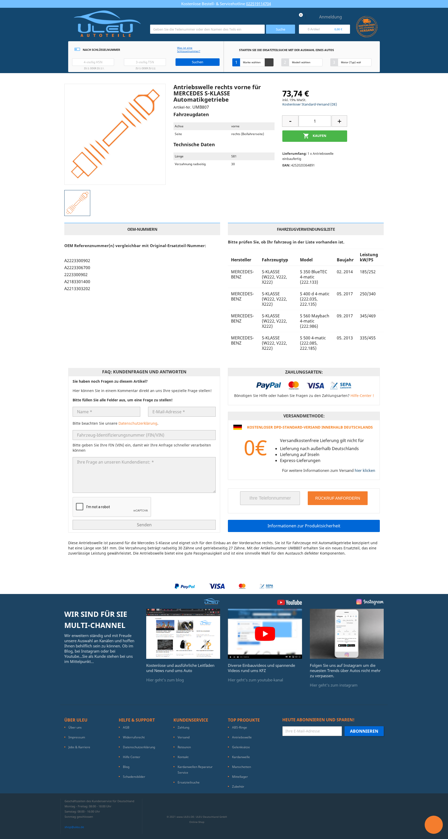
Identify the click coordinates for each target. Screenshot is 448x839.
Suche (280, 29)
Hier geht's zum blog (165, 679)
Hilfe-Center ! (362, 395)
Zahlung (183, 727)
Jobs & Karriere (79, 747)
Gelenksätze (241, 747)
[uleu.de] (107, 25)
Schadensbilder (134, 776)
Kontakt (183, 757)
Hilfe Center (131, 757)
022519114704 (258, 3)
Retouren (184, 747)
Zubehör (238, 786)
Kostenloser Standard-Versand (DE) (309, 104)
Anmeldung (330, 17)
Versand (184, 737)
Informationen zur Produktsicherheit (304, 526)
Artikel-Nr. (182, 107)
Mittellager (240, 776)
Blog (126, 767)
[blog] (183, 633)
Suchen (197, 62)
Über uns (75, 727)
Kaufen (314, 136)
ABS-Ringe (239, 727)
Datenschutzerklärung (137, 423)
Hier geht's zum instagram (334, 685)
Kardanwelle (241, 757)
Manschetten (241, 767)
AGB (126, 727)
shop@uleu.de (74, 827)
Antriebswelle (242, 737)
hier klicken (365, 470)
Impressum (76, 737)
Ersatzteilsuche (189, 782)
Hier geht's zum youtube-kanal (255, 679)
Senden (144, 525)
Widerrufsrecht (134, 737)
